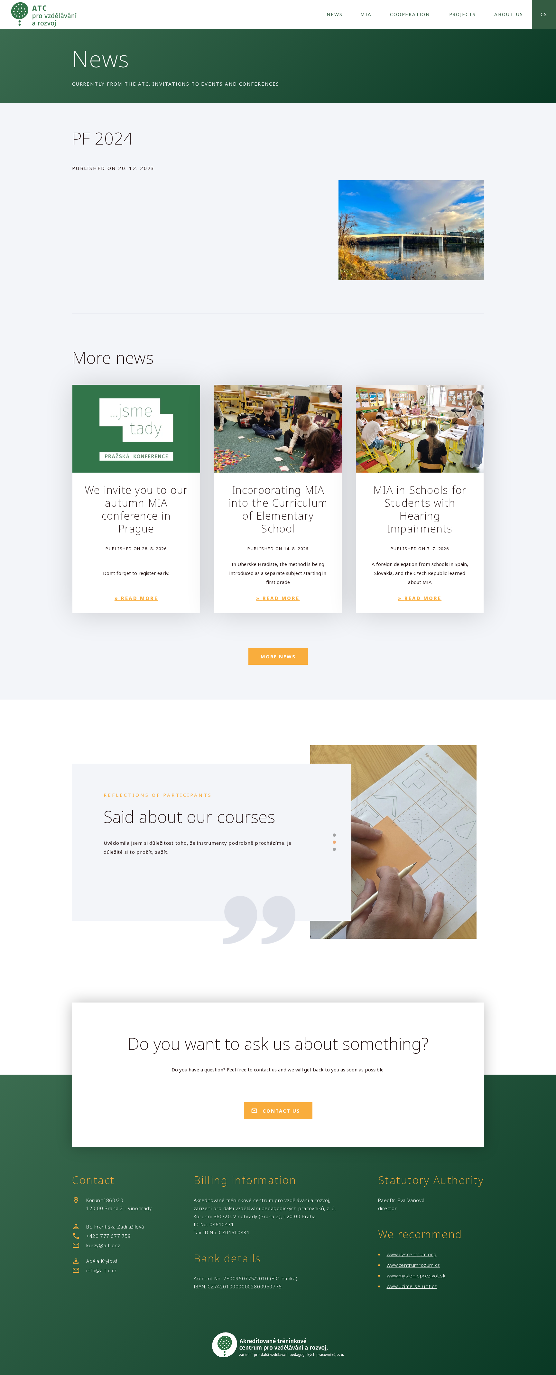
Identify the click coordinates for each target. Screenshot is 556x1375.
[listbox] (203, 854)
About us (508, 14)
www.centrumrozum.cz (413, 1265)
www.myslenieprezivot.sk (416, 1275)
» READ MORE (136, 598)
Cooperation (410, 14)
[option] (203, 854)
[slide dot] (334, 835)
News (335, 14)
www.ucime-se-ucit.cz (412, 1286)
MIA (365, 14)
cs (544, 14)
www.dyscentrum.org (412, 1254)
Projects (462, 14)
